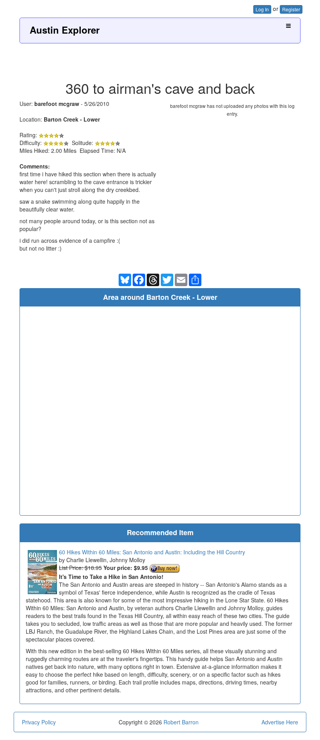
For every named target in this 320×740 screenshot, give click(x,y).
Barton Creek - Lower (72, 119)
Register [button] (291, 9)
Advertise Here (279, 722)
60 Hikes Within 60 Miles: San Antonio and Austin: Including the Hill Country (152, 552)
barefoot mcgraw (56, 104)
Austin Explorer (65, 29)
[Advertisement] (160, 59)
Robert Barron (181, 722)
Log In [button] (262, 9)
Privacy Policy (39, 722)
